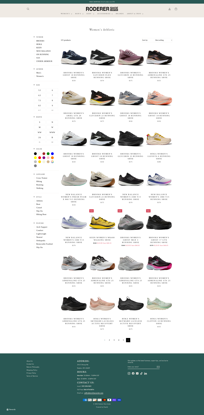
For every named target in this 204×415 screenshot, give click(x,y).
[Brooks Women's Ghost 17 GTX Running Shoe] (159, 222)
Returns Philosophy (33, 367)
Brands (120, 14)
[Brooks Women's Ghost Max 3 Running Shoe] (131, 222)
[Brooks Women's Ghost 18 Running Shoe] (74, 57)
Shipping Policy (32, 370)
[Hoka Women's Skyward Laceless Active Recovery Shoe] (102, 303)
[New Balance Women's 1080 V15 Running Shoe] (131, 179)
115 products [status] (66, 40)
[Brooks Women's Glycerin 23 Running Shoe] (131, 57)
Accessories (104, 14)
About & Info (134, 14)
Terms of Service (32, 376)
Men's (78, 14)
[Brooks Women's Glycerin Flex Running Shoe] (102, 57)
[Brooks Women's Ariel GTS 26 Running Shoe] (74, 98)
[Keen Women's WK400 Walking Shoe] (102, 222)
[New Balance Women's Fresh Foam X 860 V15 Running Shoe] (74, 179)
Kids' (90, 14)
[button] (176, 9)
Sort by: (153, 40)
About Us (30, 361)
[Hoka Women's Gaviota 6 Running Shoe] (159, 139)
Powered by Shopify (102, 407)
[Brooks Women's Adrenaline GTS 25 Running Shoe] (159, 57)
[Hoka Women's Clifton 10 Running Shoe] (159, 303)
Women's (65, 14)
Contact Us (30, 364)
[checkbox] (46, 41)
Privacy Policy (31, 373)
